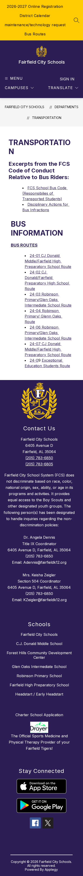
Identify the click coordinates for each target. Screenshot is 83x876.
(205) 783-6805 (39, 464)
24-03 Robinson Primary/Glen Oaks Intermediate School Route (48, 299)
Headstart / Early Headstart (39, 694)
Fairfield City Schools (24, 107)
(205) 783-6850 (39, 458)
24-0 (34, 360)
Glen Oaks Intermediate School (39, 666)
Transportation (46, 118)
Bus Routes (35, 34)
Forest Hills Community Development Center (39, 655)
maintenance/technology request (35, 25)
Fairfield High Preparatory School (39, 685)
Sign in (67, 79)
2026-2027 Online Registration (35, 6)
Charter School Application (39, 715)
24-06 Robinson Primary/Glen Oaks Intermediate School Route (48, 333)
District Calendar (35, 15)
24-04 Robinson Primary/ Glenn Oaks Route (43, 316)
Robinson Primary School (39, 675)
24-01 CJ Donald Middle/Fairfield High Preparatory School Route (48, 261)
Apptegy (51, 869)
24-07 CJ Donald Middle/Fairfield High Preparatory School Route (48, 349)
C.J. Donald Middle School (39, 643)
